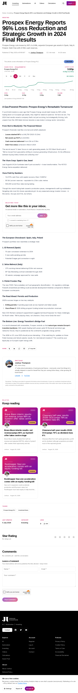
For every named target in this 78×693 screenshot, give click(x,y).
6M (20, 76)
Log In (70, 3)
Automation (6, 645)
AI (35, 3)
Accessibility (59, 652)
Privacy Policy (60, 641)
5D (11, 76)
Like (47, 523)
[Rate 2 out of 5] (60, 537)
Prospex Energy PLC (9, 510)
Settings (9, 688)
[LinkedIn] (15, 630)
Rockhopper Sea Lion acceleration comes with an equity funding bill (20, 480)
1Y (24, 76)
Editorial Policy (7, 672)
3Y (29, 76)
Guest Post (6, 659)
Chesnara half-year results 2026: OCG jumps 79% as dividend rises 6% (57, 433)
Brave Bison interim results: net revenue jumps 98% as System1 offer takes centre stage (18, 433)
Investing (15, 3)
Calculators (52, 3)
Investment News (23, 510)
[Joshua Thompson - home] (4, 3)
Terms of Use (60, 648)
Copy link (32, 348)
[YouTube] (26, 630)
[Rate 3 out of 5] (64, 537)
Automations (26, 3)
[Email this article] (24, 348)
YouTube (27, 375)
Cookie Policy (60, 645)
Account (32, 648)
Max (34, 76)
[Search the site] (63, 3)
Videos (42, 3)
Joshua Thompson (37, 52)
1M (15, 76)
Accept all (29, 688)
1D (6, 76)
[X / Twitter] (21, 630)
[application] (39, 85)
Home (4, 13)
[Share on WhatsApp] (19, 348)
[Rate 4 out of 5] (69, 537)
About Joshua (7, 669)
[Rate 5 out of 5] (74, 537)
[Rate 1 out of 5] (55, 537)
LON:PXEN (68, 61)
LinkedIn (17, 375)
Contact (7, 630)
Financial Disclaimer (62, 655)
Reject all (19, 688)
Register (32, 641)
